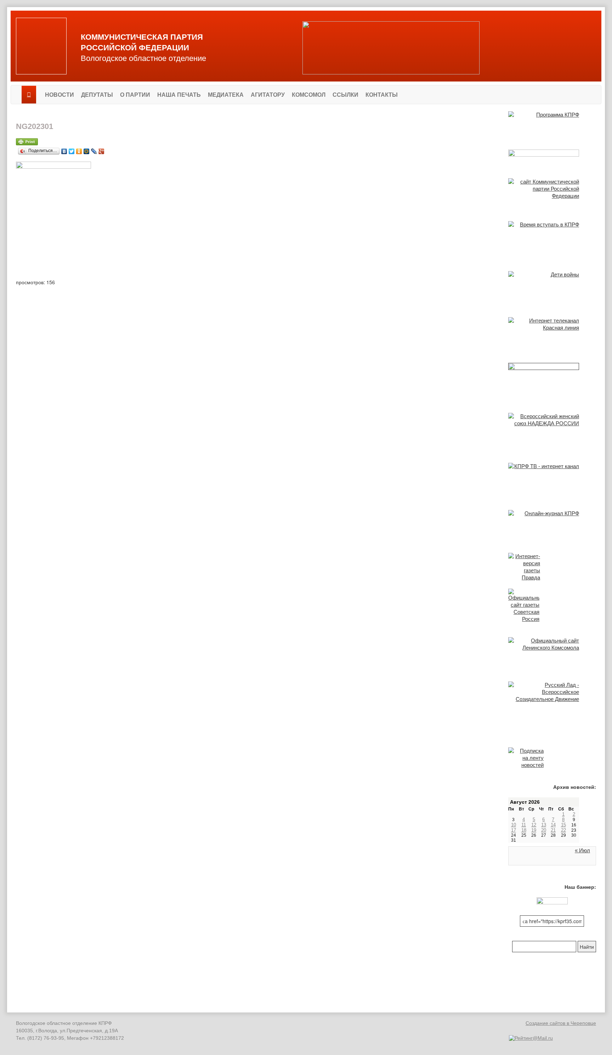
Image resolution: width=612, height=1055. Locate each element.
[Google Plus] (101, 149)
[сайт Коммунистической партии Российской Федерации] (552, 192)
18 (523, 830)
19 (533, 830)
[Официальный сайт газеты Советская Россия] (552, 606)
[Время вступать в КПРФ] (552, 239)
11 (523, 824)
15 (563, 824)
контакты (382, 95)
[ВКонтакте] (64, 149)
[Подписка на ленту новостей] (552, 758)
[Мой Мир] (86, 149)
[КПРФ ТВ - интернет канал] (552, 479)
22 (563, 830)
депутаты (97, 95)
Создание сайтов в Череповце (561, 1023)
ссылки (345, 95)
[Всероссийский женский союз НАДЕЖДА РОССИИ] (552, 430)
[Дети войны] (552, 287)
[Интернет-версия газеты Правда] (552, 567)
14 (553, 824)
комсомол (308, 95)
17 (513, 830)
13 (543, 824)
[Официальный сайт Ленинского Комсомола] (552, 652)
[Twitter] (71, 149)
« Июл (582, 850)
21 (553, 830)
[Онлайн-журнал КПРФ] (552, 524)
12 (533, 824)
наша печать (179, 95)
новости (59, 95)
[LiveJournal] (94, 149)
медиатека (226, 95)
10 (513, 824)
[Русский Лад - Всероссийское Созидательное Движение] (552, 693)
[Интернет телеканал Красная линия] (552, 332)
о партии (135, 95)
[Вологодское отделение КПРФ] (41, 46)
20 (543, 830)
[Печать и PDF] (257, 141)
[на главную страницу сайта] (29, 94)
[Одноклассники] (79, 149)
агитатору (268, 95)
